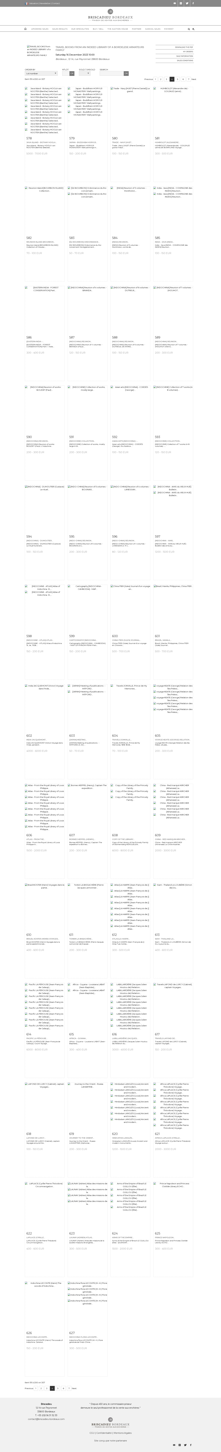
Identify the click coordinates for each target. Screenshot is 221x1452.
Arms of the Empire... (123, 1237)
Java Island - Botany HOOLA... (41, 142)
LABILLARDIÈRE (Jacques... (125, 1038)
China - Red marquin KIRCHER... (170, 839)
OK (72, 73)
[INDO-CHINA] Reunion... (81, 540)
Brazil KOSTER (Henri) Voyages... (42, 939)
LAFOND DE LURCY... (36, 1138)
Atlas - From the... (35, 839)
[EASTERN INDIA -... (35, 341)
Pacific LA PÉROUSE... (37, 1038)
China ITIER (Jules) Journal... (126, 640)
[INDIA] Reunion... (120, 242)
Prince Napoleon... (165, 1237)
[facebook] (193, 3)
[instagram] (181, 3)
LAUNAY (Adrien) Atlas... (81, 1237)
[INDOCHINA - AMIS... (164, 540)
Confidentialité (104, 1433)
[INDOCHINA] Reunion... (80, 341)
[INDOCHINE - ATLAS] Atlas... (40, 640)
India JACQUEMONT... (36, 740)
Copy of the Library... (123, 839)
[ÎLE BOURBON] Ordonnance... (84, 242)
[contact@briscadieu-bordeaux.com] (175, 3)
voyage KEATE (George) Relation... (173, 740)
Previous (148, 79)
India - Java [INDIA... (164, 242)
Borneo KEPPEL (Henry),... (82, 839)
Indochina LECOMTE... (37, 1337)
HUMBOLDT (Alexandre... (167, 142)
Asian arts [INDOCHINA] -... (125, 441)
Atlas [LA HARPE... (121, 939)
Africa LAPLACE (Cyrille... (168, 1138)
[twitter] (187, 3)
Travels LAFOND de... (165, 1038)
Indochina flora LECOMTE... (83, 1337)
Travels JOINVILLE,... (122, 740)
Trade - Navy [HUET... (122, 142)
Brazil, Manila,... (163, 640)
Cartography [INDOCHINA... (83, 640)
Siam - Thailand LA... (165, 939)
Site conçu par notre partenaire (110, 1440)
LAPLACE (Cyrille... (35, 1237)
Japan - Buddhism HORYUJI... (83, 142)
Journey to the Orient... (81, 1138)
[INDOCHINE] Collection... (82, 441)
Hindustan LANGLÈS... (122, 1138)
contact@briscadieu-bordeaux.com (46, 1419)
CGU (92, 1433)
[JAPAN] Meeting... (78, 740)
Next (194, 79)
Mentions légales (123, 1433)
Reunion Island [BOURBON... (40, 242)
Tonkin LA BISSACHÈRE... (81, 939)
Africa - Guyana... (78, 1038)
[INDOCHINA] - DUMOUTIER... (39, 540)
